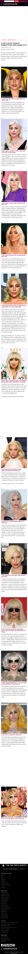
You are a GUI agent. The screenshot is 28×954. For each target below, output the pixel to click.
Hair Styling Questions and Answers (8, 927)
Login (25, 1)
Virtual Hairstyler (4, 936)
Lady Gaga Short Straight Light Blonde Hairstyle (13, 576)
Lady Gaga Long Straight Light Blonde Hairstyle (13, 203)
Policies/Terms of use (5, 884)
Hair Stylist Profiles (5, 930)
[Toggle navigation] (25, 4)
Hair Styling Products (5, 925)
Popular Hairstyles (5, 894)
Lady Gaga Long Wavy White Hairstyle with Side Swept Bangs (13, 151)
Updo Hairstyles (4, 905)
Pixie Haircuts (4, 903)
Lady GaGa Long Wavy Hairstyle (11, 735)
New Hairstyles (4, 892)
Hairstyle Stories (4, 917)
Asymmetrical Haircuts (6, 908)
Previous (2, 289)
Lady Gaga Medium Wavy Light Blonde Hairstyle (13, 255)
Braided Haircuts (4, 909)
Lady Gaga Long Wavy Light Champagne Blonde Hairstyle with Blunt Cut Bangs (14, 381)
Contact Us (3, 886)
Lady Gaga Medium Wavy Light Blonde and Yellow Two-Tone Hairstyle (13, 306)
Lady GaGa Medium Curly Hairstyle (12, 818)
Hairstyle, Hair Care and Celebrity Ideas (9, 922)
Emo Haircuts (4, 913)
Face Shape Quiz (4, 938)
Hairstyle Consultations (6, 939)
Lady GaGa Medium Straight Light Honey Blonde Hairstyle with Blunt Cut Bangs (13, 631)
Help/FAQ (3, 887)
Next (26, 289)
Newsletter (3, 879)
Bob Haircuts (4, 902)
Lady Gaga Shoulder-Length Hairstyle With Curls (13, 99)
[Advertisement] (14, 23)
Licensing (3, 881)
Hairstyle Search (4, 916)
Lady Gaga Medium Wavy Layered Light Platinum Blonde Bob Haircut (14, 683)
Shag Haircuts (4, 911)
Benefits (2, 876)
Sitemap (2, 878)
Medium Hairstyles (5, 898)
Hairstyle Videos (4, 932)
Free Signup (3, 941)
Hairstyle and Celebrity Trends (7, 924)
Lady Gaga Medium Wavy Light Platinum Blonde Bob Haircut (11, 470)
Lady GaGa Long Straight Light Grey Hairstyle (12, 522)
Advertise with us (4, 883)
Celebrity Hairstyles (5, 895)
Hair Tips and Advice (5, 928)
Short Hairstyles (4, 897)
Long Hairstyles (4, 900)
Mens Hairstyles (4, 914)
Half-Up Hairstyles (5, 906)
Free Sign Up (21, 1)
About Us (3, 875)
